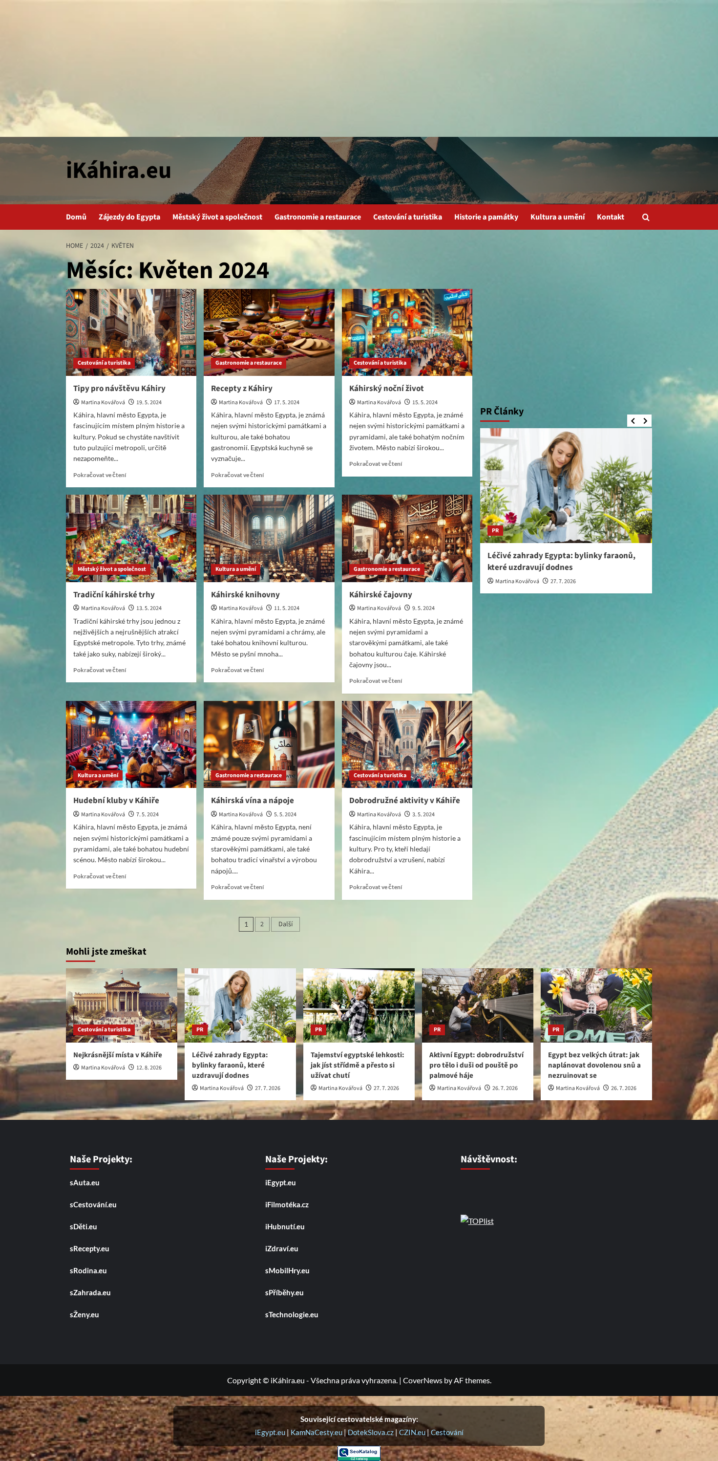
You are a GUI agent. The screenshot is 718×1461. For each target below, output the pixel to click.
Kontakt (610, 217)
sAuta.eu (85, 1182)
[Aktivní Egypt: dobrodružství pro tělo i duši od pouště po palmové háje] (477, 1005)
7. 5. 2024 (147, 814)
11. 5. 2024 (286, 608)
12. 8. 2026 (149, 1068)
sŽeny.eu (84, 1314)
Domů (76, 217)
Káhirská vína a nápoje (252, 801)
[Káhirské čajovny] (407, 538)
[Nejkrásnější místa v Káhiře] (121, 1005)
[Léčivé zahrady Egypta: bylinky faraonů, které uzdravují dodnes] (566, 485)
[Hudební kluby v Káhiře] (131, 744)
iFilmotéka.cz (287, 1204)
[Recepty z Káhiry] (269, 332)
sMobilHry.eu (287, 1270)
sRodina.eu (88, 1270)
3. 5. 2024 (423, 814)
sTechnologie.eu (291, 1314)
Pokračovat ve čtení (99, 475)
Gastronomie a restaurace (318, 217)
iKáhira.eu (118, 170)
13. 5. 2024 (149, 608)
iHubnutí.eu (285, 1226)
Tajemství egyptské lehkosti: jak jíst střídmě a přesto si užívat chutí (357, 1065)
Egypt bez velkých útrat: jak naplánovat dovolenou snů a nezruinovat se (594, 1065)
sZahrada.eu (90, 1292)
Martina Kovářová (103, 402)
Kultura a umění (557, 217)
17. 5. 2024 (286, 402)
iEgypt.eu (280, 1182)
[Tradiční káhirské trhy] (131, 538)
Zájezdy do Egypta (129, 217)
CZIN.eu (412, 1432)
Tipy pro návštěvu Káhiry (119, 388)
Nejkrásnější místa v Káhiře (117, 1055)
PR (495, 530)
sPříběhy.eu (284, 1292)
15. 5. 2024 (425, 402)
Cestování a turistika (407, 217)
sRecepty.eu (89, 1248)
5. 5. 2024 (285, 814)
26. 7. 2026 (505, 1088)
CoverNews (423, 1380)
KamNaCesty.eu (317, 1432)
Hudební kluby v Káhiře (116, 801)
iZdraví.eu (281, 1248)
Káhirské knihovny (245, 595)
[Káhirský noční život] (407, 332)
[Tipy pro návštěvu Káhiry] (131, 332)
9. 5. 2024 (423, 608)
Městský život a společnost (217, 217)
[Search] (646, 217)
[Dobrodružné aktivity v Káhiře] (407, 744)
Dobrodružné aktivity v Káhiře (404, 801)
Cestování (447, 1432)
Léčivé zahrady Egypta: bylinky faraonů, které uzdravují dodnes (561, 561)
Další (285, 924)
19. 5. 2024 (149, 402)
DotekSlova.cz (371, 1432)
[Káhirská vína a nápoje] (269, 744)
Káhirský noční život (386, 388)
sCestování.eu (93, 1204)
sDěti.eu (83, 1226)
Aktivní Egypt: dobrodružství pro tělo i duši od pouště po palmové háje (476, 1065)
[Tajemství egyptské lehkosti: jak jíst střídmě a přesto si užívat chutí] (359, 1005)
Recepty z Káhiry (242, 388)
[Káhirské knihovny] (269, 538)
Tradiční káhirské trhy (114, 595)
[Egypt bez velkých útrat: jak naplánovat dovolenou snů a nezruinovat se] (596, 1005)
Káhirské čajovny (380, 595)
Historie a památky (486, 217)
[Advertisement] (359, 68)
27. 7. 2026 (563, 581)
